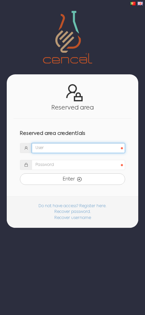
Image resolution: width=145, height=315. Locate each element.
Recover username (72, 218)
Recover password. (72, 212)
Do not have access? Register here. (72, 206)
